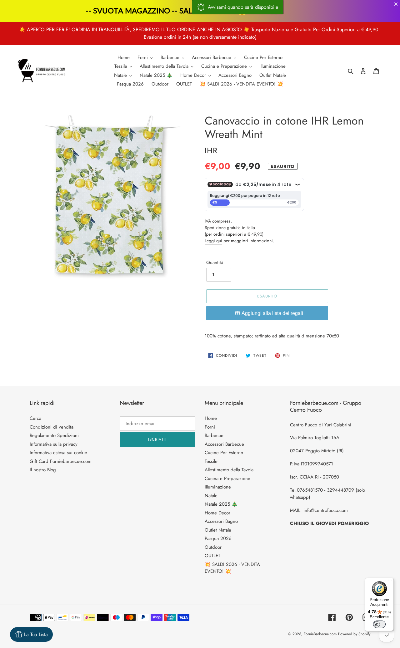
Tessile (211, 461)
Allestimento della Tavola (229, 469)
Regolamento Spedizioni (54, 435)
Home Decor (217, 512)
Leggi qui (213, 241)
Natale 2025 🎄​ (221, 504)
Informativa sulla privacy (54, 444)
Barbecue (214, 435)
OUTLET (212, 555)
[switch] (379, 624)
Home (211, 418)
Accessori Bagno (221, 521)
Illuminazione (218, 487)
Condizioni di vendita (51, 427)
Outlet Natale (218, 530)
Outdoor (213, 547)
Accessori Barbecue (224, 444)
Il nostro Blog (43, 469)
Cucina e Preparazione (227, 478)
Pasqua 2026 (218, 538)
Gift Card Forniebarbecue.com (61, 461)
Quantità (214, 262)
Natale (211, 495)
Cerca (35, 418)
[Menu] (390, 581)
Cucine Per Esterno (224, 452)
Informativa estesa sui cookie (58, 452)
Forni (210, 427)
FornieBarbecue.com (320, 634)
